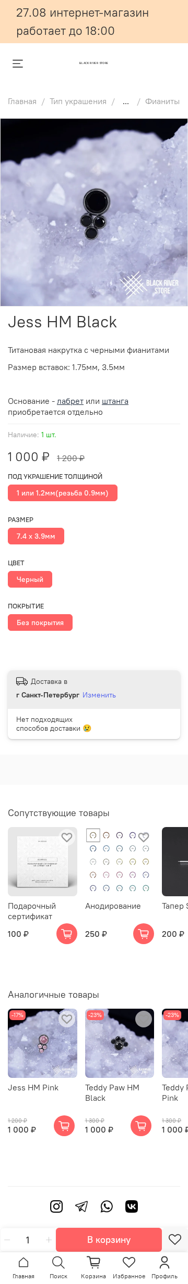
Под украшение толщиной (55, 476)
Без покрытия (40, 622)
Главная (22, 101)
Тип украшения (78, 101)
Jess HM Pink (33, 1087)
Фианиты (162, 101)
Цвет (16, 563)
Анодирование (113, 905)
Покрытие (26, 606)
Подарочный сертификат (32, 910)
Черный (30, 579)
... (126, 101)
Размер (20, 520)
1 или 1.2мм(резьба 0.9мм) (63, 493)
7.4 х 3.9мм (36, 536)
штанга (115, 401)
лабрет (70, 401)
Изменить (99, 695)
